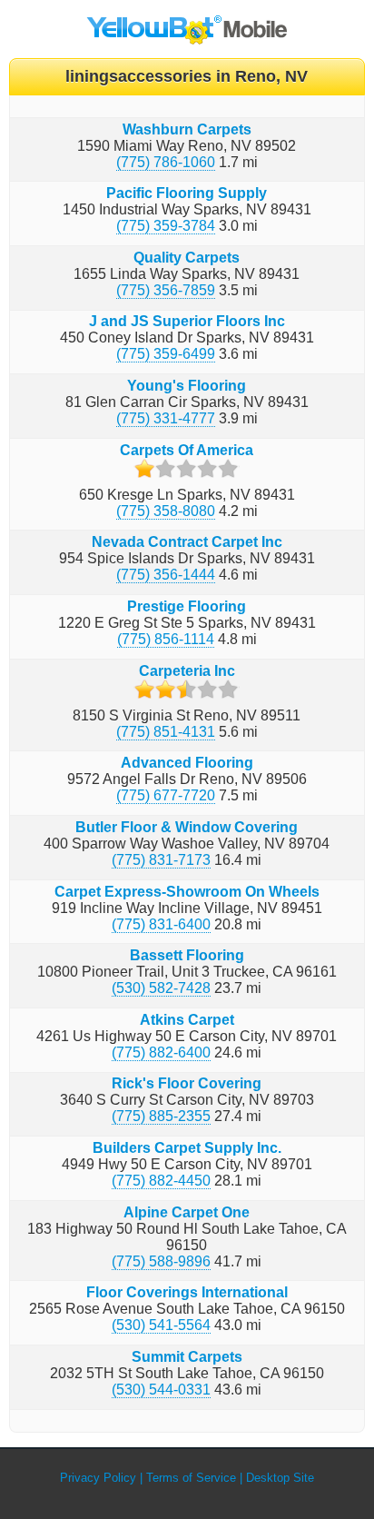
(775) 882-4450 (161, 1180)
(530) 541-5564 (161, 1325)
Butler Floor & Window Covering (186, 827)
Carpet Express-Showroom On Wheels (187, 891)
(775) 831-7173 (161, 860)
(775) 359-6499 (165, 354)
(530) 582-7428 (161, 988)
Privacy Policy (98, 1477)
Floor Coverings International (187, 1292)
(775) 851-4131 (165, 732)
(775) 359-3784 (165, 225)
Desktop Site (280, 1477)
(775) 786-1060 (165, 162)
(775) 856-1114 (165, 639)
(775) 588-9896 (161, 1261)
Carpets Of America (186, 450)
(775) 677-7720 (165, 795)
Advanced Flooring (187, 762)
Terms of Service (191, 1477)
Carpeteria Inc (187, 671)
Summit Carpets (187, 1357)
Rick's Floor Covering (186, 1083)
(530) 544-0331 (161, 1389)
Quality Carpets (186, 257)
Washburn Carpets (187, 129)
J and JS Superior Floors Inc (187, 321)
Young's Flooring (186, 385)
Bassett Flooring (187, 955)
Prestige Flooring (186, 606)
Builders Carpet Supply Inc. (187, 1148)
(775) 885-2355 (161, 1116)
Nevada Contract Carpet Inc (187, 542)
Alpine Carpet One (186, 1212)
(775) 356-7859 (165, 290)
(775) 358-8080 (165, 511)
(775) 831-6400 (161, 924)
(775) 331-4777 (165, 418)
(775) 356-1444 (165, 574)
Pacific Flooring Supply (186, 193)
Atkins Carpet (187, 1020)
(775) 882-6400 (161, 1052)
